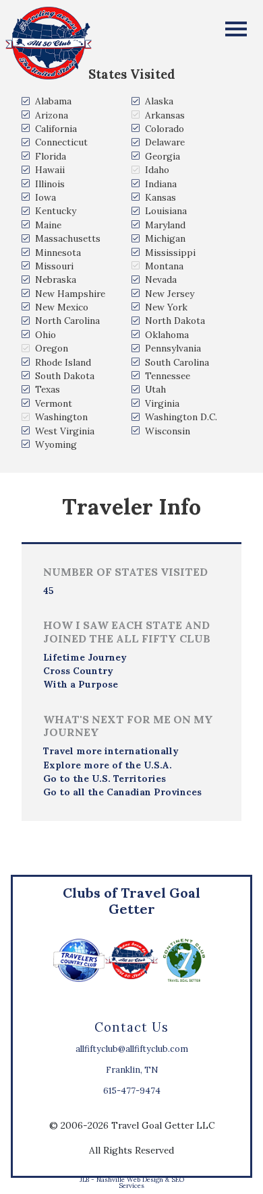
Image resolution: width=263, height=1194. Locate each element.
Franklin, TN (132, 1069)
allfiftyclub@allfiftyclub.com (132, 1049)
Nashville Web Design (129, 1179)
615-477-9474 (131, 1090)
